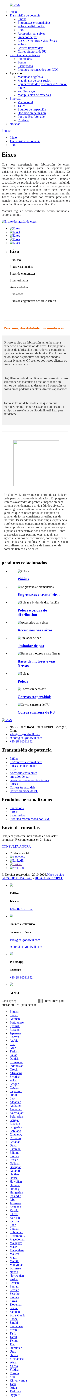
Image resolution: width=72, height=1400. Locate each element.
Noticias (15, 124)
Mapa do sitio (55, 874)
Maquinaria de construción (34, 80)
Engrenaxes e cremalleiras (34, 22)
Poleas (22, 44)
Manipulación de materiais (34, 95)
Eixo (21, 30)
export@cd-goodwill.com (26, 737)
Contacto (23, 120)
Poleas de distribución (31, 26)
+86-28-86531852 (21, 741)
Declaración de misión (32, 113)
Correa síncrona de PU (32, 51)
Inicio (13, 11)
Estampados (25, 66)
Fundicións (25, 58)
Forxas (22, 62)
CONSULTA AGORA (16, 846)
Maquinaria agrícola (30, 77)
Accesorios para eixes (31, 33)
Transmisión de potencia (25, 15)
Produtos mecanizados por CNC (38, 69)
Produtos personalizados (25, 55)
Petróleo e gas (26, 91)
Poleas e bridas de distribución (32, 612)
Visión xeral (25, 102)
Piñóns (22, 19)
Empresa (15, 98)
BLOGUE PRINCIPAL (17, 878)
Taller (21, 105)
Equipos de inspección (32, 109)
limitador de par (27, 37)
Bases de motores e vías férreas (37, 40)
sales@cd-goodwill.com (25, 734)
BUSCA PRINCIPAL (49, 878)
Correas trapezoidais (30, 48)
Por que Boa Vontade (31, 116)
